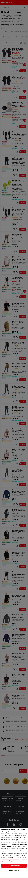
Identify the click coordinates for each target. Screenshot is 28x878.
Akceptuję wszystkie (14, 865)
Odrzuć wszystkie (14, 870)
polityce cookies (14, 859)
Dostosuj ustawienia (14, 875)
